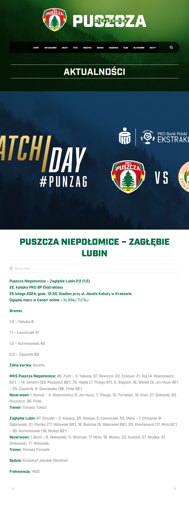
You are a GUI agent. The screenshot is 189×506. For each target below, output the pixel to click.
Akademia (113, 48)
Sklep (65, 48)
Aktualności (50, 48)
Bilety (153, 48)
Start (36, 48)
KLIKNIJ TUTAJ (76, 300)
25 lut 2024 (23, 269)
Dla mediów (138, 48)
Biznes (100, 48)
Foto (75, 48)
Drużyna (87, 48)
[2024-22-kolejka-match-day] (94, 160)
